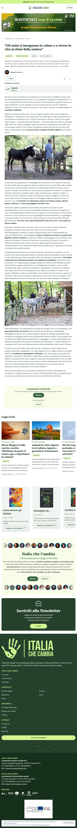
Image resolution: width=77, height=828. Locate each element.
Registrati (38, 395)
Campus (4, 715)
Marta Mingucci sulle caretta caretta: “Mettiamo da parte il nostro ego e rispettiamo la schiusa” (16, 451)
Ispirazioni (5, 695)
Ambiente (9, 56)
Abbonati (33, 579)
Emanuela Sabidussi (38, 468)
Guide (4, 698)
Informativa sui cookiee (43, 825)
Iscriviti (38, 626)
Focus (41, 695)
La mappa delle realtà (9, 707)
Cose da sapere (7, 691)
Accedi (69, 8)
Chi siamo (5, 675)
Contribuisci (6, 724)
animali (34, 56)
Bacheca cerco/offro (9, 711)
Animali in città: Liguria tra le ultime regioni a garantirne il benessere (45, 448)
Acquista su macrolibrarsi (14, 528)
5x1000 (4, 728)
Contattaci (5, 682)
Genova (14, 90)
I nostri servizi (6, 678)
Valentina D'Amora (7, 474)
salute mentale (45, 56)
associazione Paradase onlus (30, 263)
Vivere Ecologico (22, 56)
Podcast (42, 691)
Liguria (14, 88)
